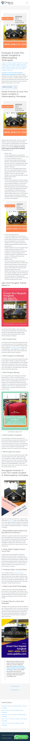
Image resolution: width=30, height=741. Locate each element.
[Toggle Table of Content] (14, 87)
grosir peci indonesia (18, 572)
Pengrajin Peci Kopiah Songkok (12, 65)
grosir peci (10, 520)
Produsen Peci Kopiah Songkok (18, 67)
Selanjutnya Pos (15, 689)
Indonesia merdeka (15, 347)
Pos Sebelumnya (15, 686)
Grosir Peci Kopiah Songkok (13, 64)
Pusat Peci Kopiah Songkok (9, 68)
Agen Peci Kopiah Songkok (9, 62)
